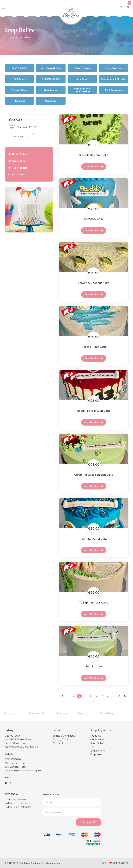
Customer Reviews (15, 799)
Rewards (84, 713)
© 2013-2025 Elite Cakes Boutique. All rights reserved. (33, 863)
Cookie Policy (60, 743)
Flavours (61, 713)
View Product (92, 166)
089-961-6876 (13, 735)
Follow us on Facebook (18, 803)
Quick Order (19, 161)
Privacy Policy (61, 739)
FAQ (92, 747)
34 (119, 696)
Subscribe (87, 822)
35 (124, 696)
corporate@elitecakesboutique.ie (23, 770)
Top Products (19, 168)
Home (8, 37)
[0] (129, 7)
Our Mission (97, 739)
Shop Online (97, 743)
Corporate (96, 754)
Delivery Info (37, 713)
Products (10, 713)
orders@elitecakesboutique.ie (21, 747)
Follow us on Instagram (18, 807)
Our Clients (107, 713)
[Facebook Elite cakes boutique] (6, 783)
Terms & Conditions (64, 735)
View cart (19, 136)
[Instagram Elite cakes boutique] (10, 783)
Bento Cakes (19, 154)
